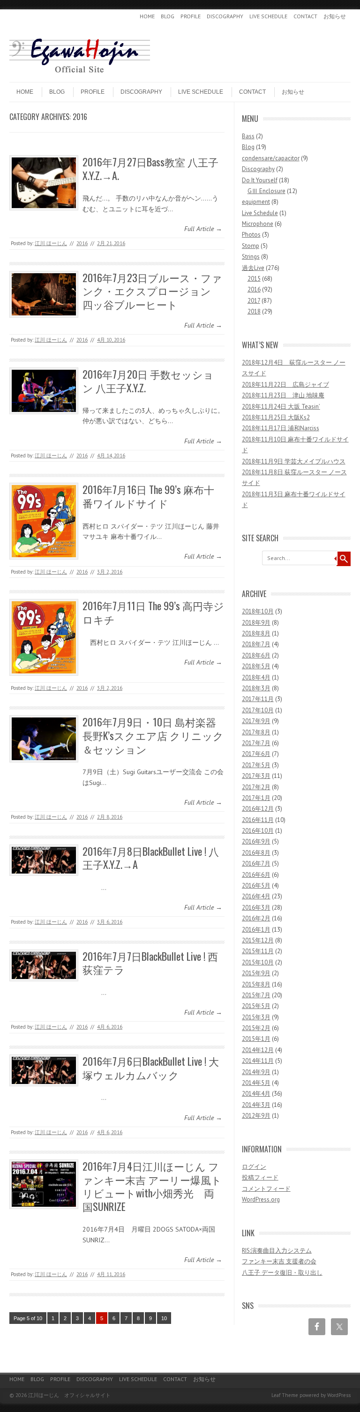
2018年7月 (256, 644)
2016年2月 (256, 918)
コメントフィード (266, 1189)
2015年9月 (256, 973)
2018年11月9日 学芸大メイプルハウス (293, 461)
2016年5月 (256, 885)
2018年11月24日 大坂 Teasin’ (281, 407)
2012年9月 (256, 1116)
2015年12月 (258, 940)
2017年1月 (256, 798)
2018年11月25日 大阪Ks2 (276, 417)
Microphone (257, 224)
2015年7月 (256, 995)
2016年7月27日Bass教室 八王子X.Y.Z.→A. (150, 168)
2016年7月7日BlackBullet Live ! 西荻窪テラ (150, 963)
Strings (251, 257)
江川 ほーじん (51, 243)
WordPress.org (261, 1199)
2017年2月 (256, 787)
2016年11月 (258, 820)
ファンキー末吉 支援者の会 (279, 1261)
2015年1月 (256, 1039)
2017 (254, 301)
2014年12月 (258, 1050)
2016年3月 (256, 907)
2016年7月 (256, 863)
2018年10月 (258, 611)
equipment (256, 202)
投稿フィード (260, 1177)
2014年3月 (256, 1105)
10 (164, 1318)
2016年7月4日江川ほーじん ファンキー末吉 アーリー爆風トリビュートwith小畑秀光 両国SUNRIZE (152, 1186)
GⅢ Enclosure (266, 191)
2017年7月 (256, 743)
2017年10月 (258, 710)
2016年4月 (256, 896)
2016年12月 (258, 809)
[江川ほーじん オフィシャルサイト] (79, 74)
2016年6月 (256, 875)
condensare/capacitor (271, 158)
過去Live (253, 268)
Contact (305, 16)
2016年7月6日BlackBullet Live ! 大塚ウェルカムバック (150, 1067)
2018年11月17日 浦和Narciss (280, 428)
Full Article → (203, 228)
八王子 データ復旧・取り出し (282, 1273)
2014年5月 (256, 1083)
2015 (254, 279)
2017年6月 (256, 754)
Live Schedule (268, 16)
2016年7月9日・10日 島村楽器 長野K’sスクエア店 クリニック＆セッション (153, 735)
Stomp (250, 246)
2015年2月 (256, 1028)
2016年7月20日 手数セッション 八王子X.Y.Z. (148, 380)
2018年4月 (256, 677)
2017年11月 (258, 699)
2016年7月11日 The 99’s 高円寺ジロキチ (153, 612)
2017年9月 (256, 721)
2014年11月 (258, 1061)
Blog (167, 16)
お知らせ (334, 16)
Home (147, 16)
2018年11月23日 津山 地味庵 (283, 395)
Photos (251, 235)
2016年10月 (258, 831)
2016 (82, 243)
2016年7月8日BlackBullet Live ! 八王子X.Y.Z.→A (150, 858)
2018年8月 (256, 633)
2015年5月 (256, 1006)
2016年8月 (256, 853)
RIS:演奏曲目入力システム (277, 1251)
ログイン (254, 1167)
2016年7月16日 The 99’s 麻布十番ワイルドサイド (148, 496)
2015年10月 (258, 962)
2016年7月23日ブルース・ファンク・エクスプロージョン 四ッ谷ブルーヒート (152, 291)
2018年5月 (256, 666)
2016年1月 (256, 930)
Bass (248, 136)
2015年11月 (258, 951)
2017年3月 (256, 776)
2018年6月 (256, 655)
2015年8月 (256, 984)
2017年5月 (256, 765)
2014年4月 (256, 1094)
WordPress (339, 1395)
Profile (190, 16)
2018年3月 (256, 688)
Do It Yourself (260, 180)
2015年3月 (256, 1017)
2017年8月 (256, 732)
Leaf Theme (284, 1395)
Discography (225, 16)
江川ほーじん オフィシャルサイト (69, 1395)
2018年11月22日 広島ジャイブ (285, 384)
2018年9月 (256, 623)
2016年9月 (256, 841)
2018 (254, 311)
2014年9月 (256, 1072)
